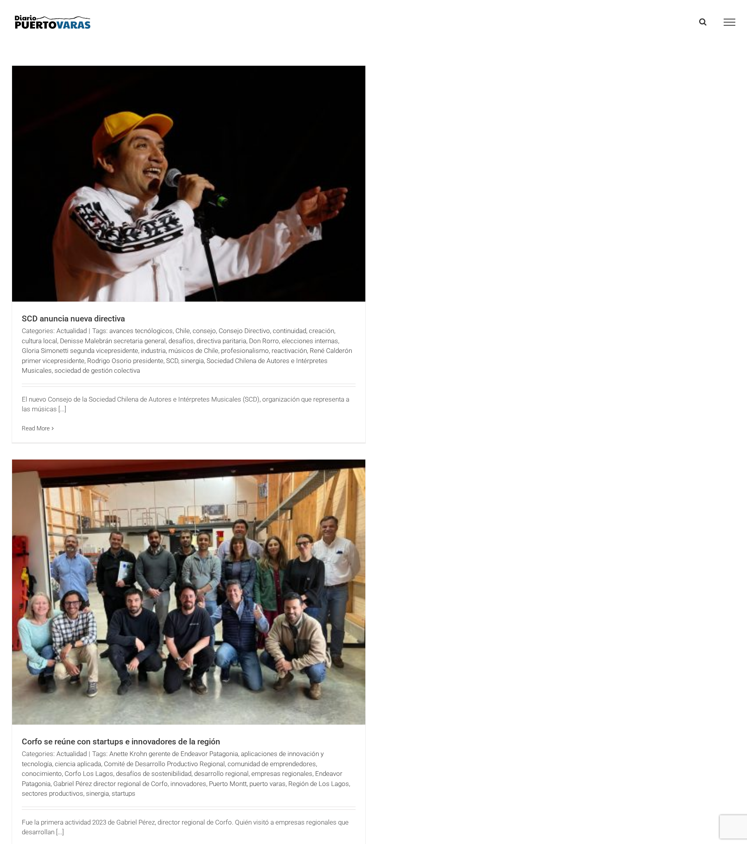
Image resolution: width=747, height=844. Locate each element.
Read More (36, 428)
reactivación (289, 350)
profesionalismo (245, 350)
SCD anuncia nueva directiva (73, 318)
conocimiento (42, 773)
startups (123, 793)
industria (153, 350)
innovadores (188, 784)
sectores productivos (52, 793)
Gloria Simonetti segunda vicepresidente (80, 350)
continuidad (289, 331)
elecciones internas (310, 341)
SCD (172, 361)
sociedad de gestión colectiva (97, 370)
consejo (204, 331)
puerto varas (267, 784)
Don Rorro (264, 341)
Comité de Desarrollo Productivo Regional (164, 764)
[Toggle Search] (703, 22)
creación (321, 331)
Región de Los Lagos (318, 784)
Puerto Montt (228, 784)
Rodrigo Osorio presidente (125, 361)
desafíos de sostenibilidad (153, 773)
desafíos (181, 341)
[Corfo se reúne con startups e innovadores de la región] (188, 592)
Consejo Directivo (244, 331)
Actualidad (71, 331)
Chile (182, 331)
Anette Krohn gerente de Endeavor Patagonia (173, 754)
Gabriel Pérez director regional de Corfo (110, 784)
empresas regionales (281, 773)
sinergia (192, 361)
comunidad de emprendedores (272, 764)
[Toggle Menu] (729, 22)
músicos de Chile (193, 350)
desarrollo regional (221, 773)
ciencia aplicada (78, 764)
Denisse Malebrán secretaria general (113, 341)
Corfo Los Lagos (89, 773)
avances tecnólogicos (141, 331)
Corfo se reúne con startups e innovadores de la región (121, 741)
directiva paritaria (221, 341)
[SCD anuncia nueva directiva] (188, 184)
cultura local (39, 341)
